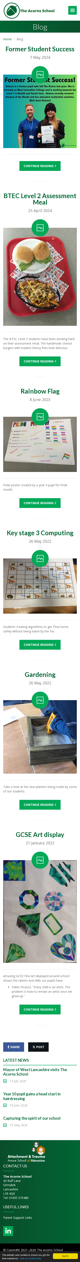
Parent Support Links (17, 1218)
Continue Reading (39, 166)
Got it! (65, 1256)
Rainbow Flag (40, 391)
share (14, 1047)
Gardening (40, 674)
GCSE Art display (40, 834)
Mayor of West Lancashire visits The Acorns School (35, 1072)
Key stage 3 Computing (40, 533)
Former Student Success (40, 49)
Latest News (16, 1060)
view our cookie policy (30, 1258)
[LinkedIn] (8, 1231)
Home (7, 39)
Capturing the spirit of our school (32, 1118)
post (39, 1047)
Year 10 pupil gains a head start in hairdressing (32, 1096)
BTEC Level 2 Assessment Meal (40, 199)
